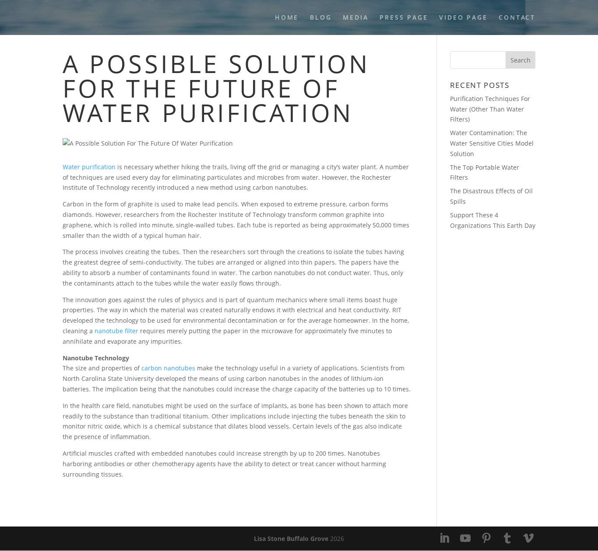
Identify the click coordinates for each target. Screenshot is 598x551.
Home (287, 17)
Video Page (463, 17)
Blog (320, 17)
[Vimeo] (528, 538)
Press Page (404, 17)
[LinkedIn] (444, 538)
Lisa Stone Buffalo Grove (291, 538)
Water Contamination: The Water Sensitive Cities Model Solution (492, 143)
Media (355, 17)
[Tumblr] (507, 538)
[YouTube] (465, 538)
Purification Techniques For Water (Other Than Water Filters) (490, 109)
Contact (517, 17)
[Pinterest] (486, 538)
